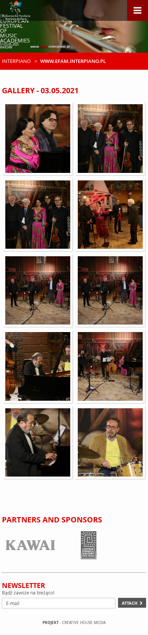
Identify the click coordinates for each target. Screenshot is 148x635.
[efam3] (110, 290)
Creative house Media (83, 622)
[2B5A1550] (110, 442)
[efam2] (37, 290)
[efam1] (37, 138)
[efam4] (110, 214)
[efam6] (37, 214)
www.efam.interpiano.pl (73, 61)
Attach (129, 603)
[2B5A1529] (37, 366)
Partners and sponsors (52, 519)
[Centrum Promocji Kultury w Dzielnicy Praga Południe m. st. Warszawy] (88, 545)
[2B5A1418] (110, 366)
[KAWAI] (30, 545)
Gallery (18, 90)
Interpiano (16, 61)
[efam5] (110, 138)
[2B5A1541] (37, 442)
